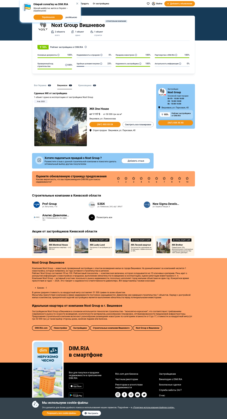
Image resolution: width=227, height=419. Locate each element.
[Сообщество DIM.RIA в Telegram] (131, 394)
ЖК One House (99, 108)
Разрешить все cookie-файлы (61, 413)
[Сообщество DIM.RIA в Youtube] (137, 394)
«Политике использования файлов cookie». (154, 407)
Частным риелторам (126, 379)
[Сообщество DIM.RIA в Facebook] (124, 394)
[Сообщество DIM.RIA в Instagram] (117, 394)
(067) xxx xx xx (105, 124)
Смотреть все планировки (138, 124)
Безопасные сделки (170, 384)
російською (71, 17)
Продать (85, 3)
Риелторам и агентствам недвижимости (129, 386)
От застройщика (101, 3)
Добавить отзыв (136, 161)
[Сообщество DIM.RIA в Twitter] (144, 394)
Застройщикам (167, 373)
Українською (48, 17)
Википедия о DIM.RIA (170, 379)
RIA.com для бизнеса (126, 373)
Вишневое (94, 118)
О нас (162, 395)
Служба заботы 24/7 (170, 390)
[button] (113, 47)
